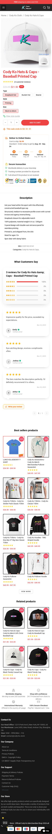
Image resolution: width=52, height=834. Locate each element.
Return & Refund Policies (11, 779)
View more (26, 591)
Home (3, 15)
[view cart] (48, 7)
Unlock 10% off (5, 823)
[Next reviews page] (46, 413)
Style (5, 99)
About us (5, 747)
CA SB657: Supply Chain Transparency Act (18, 761)
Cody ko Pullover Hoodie (37, 576)
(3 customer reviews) (22, 82)
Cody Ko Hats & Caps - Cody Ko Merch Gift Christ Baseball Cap (13, 633)
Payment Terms (8, 776)
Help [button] (47, 831)
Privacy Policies (8, 754)
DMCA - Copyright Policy (11, 757)
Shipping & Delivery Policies (12, 772)
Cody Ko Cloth (15, 15)
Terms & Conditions (9, 750)
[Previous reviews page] (34, 413)
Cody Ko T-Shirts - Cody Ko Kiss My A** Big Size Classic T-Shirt (13, 540)
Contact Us (6, 783)
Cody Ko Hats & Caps (34, 15)
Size (4, 107)
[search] (44, 7)
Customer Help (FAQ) (10, 786)
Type (5, 91)
